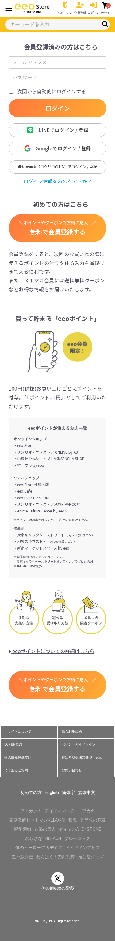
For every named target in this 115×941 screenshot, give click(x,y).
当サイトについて (17, 732)
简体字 (68, 792)
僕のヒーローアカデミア (39, 847)
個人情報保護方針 (17, 757)
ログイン (57, 108)
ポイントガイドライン (78, 744)
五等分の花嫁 (93, 820)
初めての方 (31, 792)
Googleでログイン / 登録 (61, 148)
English (52, 792)
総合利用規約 (72, 732)
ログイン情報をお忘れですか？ (57, 181)
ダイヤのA (69, 829)
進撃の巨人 (45, 829)
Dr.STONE (91, 829)
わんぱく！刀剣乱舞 (55, 856)
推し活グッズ (91, 856)
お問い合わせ (72, 770)
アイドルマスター (62, 810)
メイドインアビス (83, 847)
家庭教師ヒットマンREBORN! (37, 820)
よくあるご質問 (16, 770)
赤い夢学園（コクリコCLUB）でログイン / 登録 (57, 166)
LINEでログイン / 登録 (60, 130)
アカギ (88, 810)
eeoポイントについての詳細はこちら (52, 651)
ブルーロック (77, 838)
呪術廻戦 (22, 829)
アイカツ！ (31, 810)
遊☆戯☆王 (22, 856)
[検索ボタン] (105, 24)
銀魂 (72, 820)
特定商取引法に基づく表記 (82, 757)
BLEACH (53, 838)
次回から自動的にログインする (51, 91)
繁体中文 (86, 792)
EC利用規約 (13, 744)
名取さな (33, 838)
